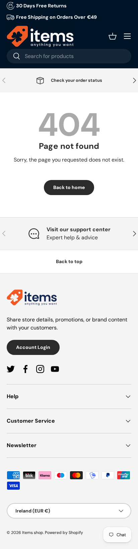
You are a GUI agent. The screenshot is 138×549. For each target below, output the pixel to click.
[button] (112, 36)
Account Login (33, 347)
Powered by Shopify (64, 532)
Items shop (32, 532)
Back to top (69, 261)
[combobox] (69, 56)
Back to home (69, 187)
